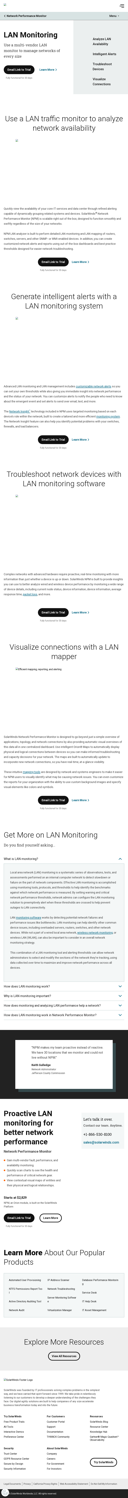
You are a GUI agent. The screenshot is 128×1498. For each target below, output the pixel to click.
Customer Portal (56, 1421)
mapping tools (31, 772)
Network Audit (16, 1310)
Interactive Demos (14, 1431)
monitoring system (108, 416)
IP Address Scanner (58, 1280)
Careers (51, 1458)
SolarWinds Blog (99, 1421)
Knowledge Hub (98, 1431)
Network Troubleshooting (61, 1288)
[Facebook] (92, 1449)
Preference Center (14, 1436)
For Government (55, 1463)
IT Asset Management (94, 1310)
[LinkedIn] (117, 1449)
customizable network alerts (93, 386)
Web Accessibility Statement (74, 1484)
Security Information (15, 1468)
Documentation (55, 1431)
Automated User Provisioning (25, 1280)
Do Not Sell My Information (104, 1484)
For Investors (54, 1468)
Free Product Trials (14, 1421)
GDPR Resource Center (16, 1458)
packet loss (30, 594)
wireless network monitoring (95, 932)
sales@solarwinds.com (101, 1142)
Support (51, 1426)
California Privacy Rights (45, 1484)
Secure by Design (13, 1463)
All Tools (8, 1426)
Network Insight (19, 411)
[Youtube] (111, 1449)
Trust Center (10, 1453)
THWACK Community (58, 1436)
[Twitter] (104, 1449)
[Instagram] (98, 1449)
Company (52, 1453)
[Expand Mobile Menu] (122, 6)
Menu (112, 16)
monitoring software (28, 917)
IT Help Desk (89, 1301)
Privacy (27, 1484)
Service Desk (89, 1292)
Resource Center (99, 1426)
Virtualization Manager (59, 1310)
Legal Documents (12, 1484)
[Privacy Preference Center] (5, 1492)
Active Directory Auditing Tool (25, 1301)
